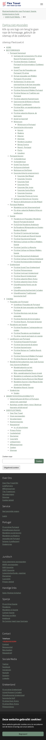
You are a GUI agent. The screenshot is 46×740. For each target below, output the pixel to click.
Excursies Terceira (24, 179)
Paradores (6, 607)
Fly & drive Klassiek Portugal (25, 341)
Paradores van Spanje (18, 324)
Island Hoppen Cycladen (12, 692)
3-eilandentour (20, 159)
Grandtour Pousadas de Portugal (27, 304)
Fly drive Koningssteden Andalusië (27, 261)
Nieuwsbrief (15, 424)
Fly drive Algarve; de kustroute (26, 359)
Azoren (20, 130)
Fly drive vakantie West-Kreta (25, 279)
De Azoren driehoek (21, 167)
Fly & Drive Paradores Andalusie (26, 224)
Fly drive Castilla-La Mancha (25, 247)
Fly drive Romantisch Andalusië (26, 256)
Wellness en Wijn (9, 615)
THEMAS (9, 299)
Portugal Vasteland (18, 53)
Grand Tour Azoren (21, 164)
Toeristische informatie (23, 127)
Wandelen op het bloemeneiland (27, 207)
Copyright (14, 439)
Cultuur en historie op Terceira (26, 199)
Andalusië (6, 618)
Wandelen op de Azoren (11, 533)
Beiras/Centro (23, 144)
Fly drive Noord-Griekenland (25, 276)
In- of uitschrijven (21, 427)
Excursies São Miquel (25, 176)
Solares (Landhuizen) (10, 541)
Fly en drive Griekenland (11, 689)
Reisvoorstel (7, 647)
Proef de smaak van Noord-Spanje (27, 236)
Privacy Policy (15, 430)
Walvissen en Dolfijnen (23, 170)
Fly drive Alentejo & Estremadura (27, 319)
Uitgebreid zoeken (11, 467)
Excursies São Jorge (25, 187)
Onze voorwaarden (17, 416)
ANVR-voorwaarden (10, 564)
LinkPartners (7, 486)
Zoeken (13, 447)
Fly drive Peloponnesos (23, 270)
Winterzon (18, 121)
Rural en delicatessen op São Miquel (28, 201)
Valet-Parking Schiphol (11, 593)
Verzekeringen (16, 419)
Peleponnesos (8, 706)
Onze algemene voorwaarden (14, 561)
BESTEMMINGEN (13, 50)
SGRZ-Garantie (8, 570)
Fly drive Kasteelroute (22, 347)
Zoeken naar (7, 456)
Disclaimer (14, 436)
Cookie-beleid (8, 500)
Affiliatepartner (16, 444)
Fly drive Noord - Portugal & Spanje (28, 321)
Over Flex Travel (16, 413)
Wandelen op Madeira (11, 535)
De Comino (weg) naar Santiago (15, 621)
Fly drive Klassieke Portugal (25, 87)
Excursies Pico (23, 184)
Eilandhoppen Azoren (11, 530)
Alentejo (20, 139)
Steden (16, 393)
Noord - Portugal (24, 147)
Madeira (20, 133)
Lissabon (21, 153)
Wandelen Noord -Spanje (24, 387)
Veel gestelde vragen (10, 511)
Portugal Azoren (16, 156)
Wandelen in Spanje (10, 610)
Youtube (5, 672)
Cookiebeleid (15, 433)
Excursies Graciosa (24, 193)
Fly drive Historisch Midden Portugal (28, 90)
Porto (19, 150)
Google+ (5, 675)
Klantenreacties (16, 421)
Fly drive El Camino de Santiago (26, 233)
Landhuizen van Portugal (20, 339)
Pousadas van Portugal (19, 301)
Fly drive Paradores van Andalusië (27, 333)
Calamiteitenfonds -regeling (14, 573)
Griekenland (15, 264)
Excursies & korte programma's (26, 173)
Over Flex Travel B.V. (10, 483)
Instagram (6, 670)
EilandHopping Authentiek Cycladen (28, 290)
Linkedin (5, 678)
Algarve (20, 136)
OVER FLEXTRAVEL (13, 410)
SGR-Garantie (7, 567)
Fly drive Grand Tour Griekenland (27, 267)
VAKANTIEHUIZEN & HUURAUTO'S (20, 396)
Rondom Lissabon (24, 141)
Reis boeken (7, 650)
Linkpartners (15, 441)
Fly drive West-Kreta (10, 704)
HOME (8, 47)
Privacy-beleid (8, 581)
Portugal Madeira (17, 204)
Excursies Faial (23, 181)
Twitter (5, 664)
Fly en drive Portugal (10, 527)
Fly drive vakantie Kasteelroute (26, 99)
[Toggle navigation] (42, 4)
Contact (5, 644)
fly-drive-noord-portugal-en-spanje (28, 336)
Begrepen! (23, 734)
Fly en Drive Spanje (9, 604)
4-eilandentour (20, 161)
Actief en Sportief (21, 119)
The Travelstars (8, 491)
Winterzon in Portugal (26, 124)
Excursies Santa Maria (26, 190)
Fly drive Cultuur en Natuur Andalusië (28, 259)
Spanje (12, 216)
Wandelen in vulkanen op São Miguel (28, 376)
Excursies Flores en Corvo (27, 196)
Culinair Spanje (8, 612)
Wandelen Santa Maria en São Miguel (28, 379)
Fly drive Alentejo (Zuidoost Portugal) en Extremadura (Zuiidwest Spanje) (29, 64)
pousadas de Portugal (11, 538)
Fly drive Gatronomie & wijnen (26, 344)
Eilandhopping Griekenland (13, 695)
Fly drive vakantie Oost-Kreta (25, 281)
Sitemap (13, 450)
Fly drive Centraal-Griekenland (26, 273)
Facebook (6, 667)
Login (4, 516)
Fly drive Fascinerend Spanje (25, 239)
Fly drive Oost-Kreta (10, 701)
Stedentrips (14, 390)
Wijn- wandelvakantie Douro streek (28, 373)
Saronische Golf (8, 698)
